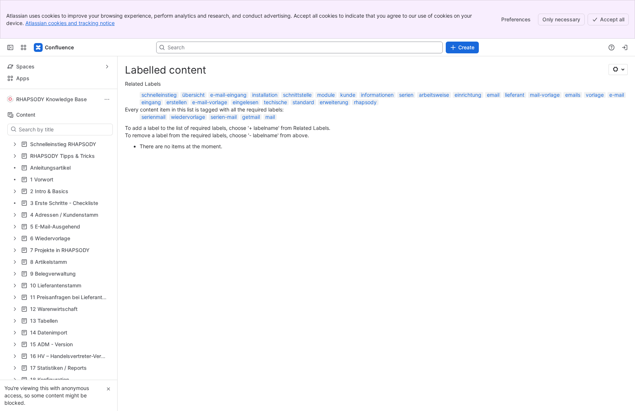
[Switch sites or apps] (23, 47)
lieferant (514, 95)
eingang (151, 102)
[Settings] (618, 69)
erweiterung (334, 102)
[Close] (108, 389)
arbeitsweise (434, 95)
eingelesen (245, 102)
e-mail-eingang (228, 95)
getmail (251, 117)
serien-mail (224, 117)
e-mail (616, 95)
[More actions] (107, 99)
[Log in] (625, 47)
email (493, 95)
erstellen (176, 102)
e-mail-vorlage (209, 102)
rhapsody (365, 102)
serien (406, 95)
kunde (347, 95)
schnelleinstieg (159, 95)
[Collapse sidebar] (10, 47)
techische (275, 102)
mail (270, 117)
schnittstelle (297, 95)
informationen (377, 95)
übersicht (193, 95)
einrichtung (468, 95)
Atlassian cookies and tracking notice (70, 23)
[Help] (611, 47)
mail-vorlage (545, 95)
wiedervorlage (188, 117)
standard (303, 102)
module (326, 95)
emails (572, 95)
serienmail (153, 117)
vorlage (595, 95)
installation (264, 95)
